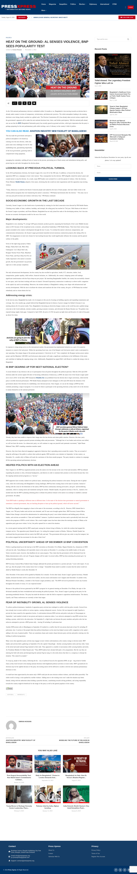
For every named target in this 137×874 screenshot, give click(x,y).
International (104, 4)
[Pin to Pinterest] (29, 103)
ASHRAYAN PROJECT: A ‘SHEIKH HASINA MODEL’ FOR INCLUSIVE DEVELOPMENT (59, 17)
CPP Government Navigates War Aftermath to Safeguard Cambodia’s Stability (120, 137)
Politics (73, 4)
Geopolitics (63, 4)
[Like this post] (15, 103)
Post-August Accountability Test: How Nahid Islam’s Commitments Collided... (19, 777)
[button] (29, 17)
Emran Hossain (17, 50)
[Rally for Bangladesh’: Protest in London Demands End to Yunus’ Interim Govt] (47, 764)
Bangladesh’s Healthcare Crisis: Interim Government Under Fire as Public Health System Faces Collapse (120, 95)
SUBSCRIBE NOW (127, 17)
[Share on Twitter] (24, 103)
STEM (114, 4)
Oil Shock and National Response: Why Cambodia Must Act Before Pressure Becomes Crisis (120, 123)
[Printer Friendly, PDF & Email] (9, 688)
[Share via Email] (34, 103)
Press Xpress (12, 870)
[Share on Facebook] (20, 103)
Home (43, 4)
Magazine (52, 4)
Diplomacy (93, 4)
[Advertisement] (68, 25)
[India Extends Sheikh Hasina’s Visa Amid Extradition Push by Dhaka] (76, 794)
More (43, 10)
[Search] (136, 7)
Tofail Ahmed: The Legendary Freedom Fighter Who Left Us (112, 81)
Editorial (10, 694)
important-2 (21, 694)
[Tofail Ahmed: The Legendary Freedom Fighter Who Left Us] (113, 66)
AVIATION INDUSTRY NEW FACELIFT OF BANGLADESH (58, 131)
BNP (19, 123)
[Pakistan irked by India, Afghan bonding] (47, 794)
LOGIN (131, 7)
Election (82, 4)
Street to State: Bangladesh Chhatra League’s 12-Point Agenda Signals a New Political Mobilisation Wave (120, 109)
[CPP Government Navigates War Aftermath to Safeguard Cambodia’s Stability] (101, 138)
